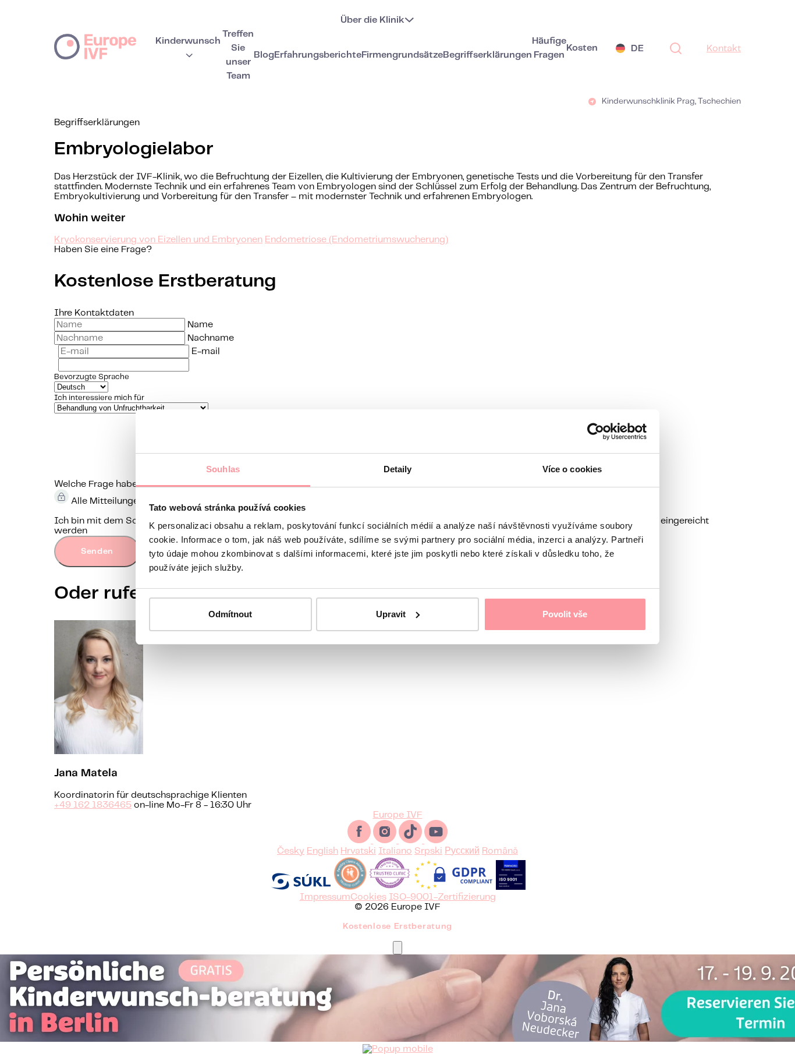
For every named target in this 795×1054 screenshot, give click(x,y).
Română (500, 851)
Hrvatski (358, 851)
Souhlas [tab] (223, 469)
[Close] (397, 947)
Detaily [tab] (398, 469)
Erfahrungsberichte (317, 55)
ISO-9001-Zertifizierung (442, 897)
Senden (97, 551)
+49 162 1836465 (93, 805)
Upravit (391, 614)
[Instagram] (386, 840)
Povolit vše (564, 614)
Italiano (395, 851)
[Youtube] (436, 840)
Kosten (582, 48)
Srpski (428, 851)
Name (200, 324)
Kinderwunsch (188, 41)
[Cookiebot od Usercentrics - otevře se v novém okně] (596, 431)
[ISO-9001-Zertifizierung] (511, 887)
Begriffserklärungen (487, 55)
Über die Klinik (372, 20)
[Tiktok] (411, 840)
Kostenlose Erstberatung (397, 926)
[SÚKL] (301, 887)
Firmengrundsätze (402, 55)
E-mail (205, 351)
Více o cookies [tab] (572, 469)
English (322, 851)
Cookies (368, 897)
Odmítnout (230, 614)
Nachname (210, 338)
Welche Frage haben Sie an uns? (124, 484)
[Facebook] (360, 840)
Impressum (325, 897)
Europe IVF (95, 46)
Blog (264, 55)
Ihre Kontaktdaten (94, 313)
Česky (290, 851)
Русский (462, 851)
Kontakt (724, 48)
